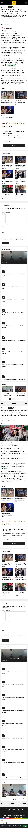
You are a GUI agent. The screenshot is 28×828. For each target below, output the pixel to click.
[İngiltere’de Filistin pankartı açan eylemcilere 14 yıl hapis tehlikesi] (20, 177)
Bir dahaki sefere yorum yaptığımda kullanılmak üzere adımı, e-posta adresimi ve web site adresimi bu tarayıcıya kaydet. (14, 238)
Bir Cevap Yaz (6, 205)
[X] (9, 809)
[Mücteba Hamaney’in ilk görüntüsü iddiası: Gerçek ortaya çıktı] (14, 257)
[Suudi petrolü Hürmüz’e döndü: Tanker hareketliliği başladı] (14, 296)
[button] (26, 3)
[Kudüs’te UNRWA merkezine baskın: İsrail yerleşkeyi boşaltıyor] (14, 348)
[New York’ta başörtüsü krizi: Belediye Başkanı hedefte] (7, 98)
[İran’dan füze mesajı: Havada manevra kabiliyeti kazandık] (14, 322)
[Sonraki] (25, 399)
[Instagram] (14, 809)
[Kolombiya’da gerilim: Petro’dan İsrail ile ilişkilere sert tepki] (7, 113)
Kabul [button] (25, 826)
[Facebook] (5, 809)
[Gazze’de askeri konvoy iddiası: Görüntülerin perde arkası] (14, 283)
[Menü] (2, 3)
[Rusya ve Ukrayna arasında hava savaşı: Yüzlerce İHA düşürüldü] (7, 192)
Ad (2, 226)
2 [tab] (12, 399)
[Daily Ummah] (14, 2)
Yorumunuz (7, 212)
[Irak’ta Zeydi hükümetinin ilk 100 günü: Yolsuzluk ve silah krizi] (14, 361)
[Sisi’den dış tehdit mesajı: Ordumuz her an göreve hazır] (14, 374)
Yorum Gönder (5, 243)
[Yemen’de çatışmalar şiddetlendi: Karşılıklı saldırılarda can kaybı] (14, 309)
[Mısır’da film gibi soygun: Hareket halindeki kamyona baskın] (14, 270)
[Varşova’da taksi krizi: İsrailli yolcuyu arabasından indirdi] (20, 192)
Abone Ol (14, 145)
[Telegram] (18, 809)
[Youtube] (22, 809)
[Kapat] (26, 820)
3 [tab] (15, 399)
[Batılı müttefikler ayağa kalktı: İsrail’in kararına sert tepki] (21, 98)
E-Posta (3, 232)
